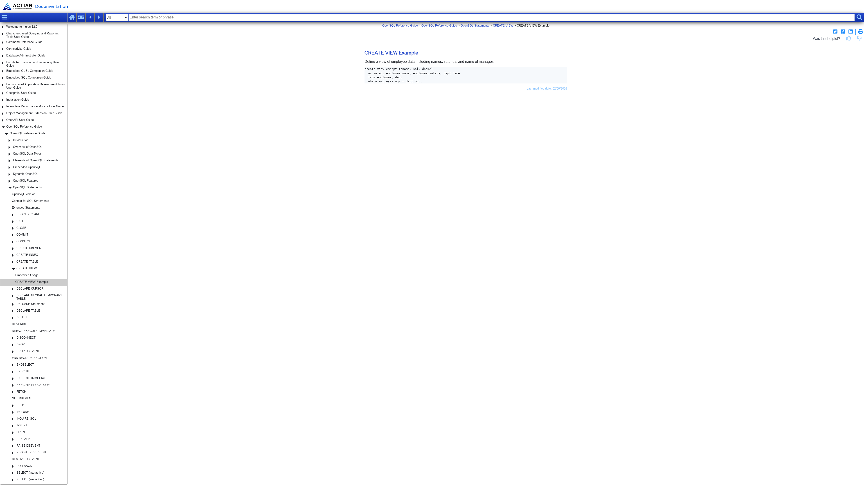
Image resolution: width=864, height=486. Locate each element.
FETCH (21, 391)
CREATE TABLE (27, 261)
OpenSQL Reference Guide (27, 133)
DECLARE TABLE (28, 310)
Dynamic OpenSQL (25, 174)
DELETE (22, 317)
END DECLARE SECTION (29, 358)
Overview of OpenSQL (27, 146)
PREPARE (23, 439)
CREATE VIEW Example (31, 282)
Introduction (20, 140)
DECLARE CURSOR (29, 288)
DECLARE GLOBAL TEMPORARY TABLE (39, 297)
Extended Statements (26, 207)
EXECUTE (23, 371)
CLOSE (21, 228)
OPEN (20, 432)
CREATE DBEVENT (29, 248)
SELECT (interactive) (30, 472)
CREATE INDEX (27, 254)
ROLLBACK (24, 466)
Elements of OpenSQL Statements (35, 160)
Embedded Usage (26, 275)
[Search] (859, 17)
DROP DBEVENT (28, 351)
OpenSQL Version (23, 194)
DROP (20, 344)
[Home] (72, 17)
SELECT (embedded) (30, 479)
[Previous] (90, 17)
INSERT (21, 425)
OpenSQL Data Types (27, 153)
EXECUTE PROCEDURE (33, 385)
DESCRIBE (19, 324)
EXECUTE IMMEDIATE (32, 378)
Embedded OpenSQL (27, 167)
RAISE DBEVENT (28, 445)
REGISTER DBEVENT (31, 452)
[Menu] (4, 17)
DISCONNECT (26, 337)
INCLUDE (22, 412)
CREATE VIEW (26, 268)
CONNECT (23, 241)
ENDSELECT (25, 364)
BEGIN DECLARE (28, 214)
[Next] (99, 17)
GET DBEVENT (22, 398)
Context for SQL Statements (30, 200)
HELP (20, 405)
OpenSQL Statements (27, 187)
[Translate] (81, 17)
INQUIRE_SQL (26, 418)
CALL (20, 221)
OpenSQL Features (25, 180)
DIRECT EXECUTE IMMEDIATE (33, 331)
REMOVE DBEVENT (26, 459)
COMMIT (22, 234)
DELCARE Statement (30, 304)
